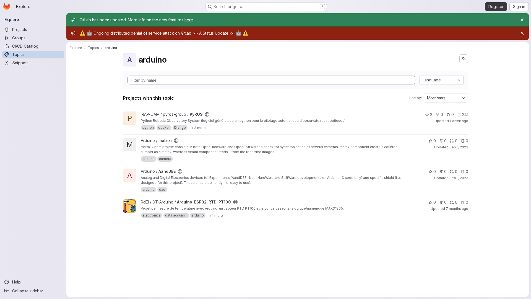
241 (465, 114)
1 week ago (459, 121)
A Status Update (213, 33)
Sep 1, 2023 (458, 147)
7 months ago (457, 209)
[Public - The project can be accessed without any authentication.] (207, 114)
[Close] (522, 20)
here (188, 19)
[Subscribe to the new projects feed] (463, 58)
